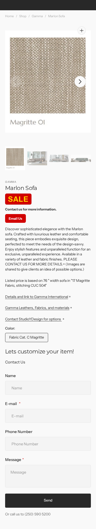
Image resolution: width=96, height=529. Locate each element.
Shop (22, 16)
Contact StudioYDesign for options (33, 319)
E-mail (11, 403)
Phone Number (19, 431)
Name (10, 375)
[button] (16, 81)
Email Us (15, 218)
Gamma (37, 16)
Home (9, 16)
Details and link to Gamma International (36, 296)
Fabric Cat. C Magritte (26, 338)
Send (48, 500)
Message (13, 459)
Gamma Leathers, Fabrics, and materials (37, 307)
